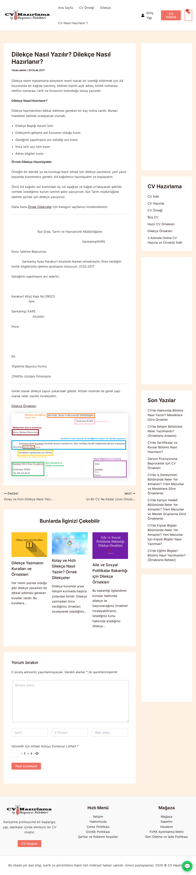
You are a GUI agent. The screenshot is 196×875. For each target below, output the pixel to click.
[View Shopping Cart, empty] (188, 15)
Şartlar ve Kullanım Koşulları (98, 837)
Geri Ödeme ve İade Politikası (166, 837)
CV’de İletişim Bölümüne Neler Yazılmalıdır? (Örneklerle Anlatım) (165, 431)
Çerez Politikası (98, 827)
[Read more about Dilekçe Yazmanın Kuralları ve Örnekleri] (29, 544)
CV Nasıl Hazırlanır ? (73, 23)
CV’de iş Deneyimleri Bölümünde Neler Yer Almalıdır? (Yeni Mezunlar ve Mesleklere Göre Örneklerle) (166, 484)
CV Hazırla (171, 15)
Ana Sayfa (65, 8)
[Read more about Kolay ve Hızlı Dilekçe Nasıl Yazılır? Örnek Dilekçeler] (69, 543)
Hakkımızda (98, 821)
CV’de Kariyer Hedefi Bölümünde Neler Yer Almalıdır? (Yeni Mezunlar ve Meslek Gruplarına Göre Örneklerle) (167, 509)
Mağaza (166, 816)
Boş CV (153, 217)
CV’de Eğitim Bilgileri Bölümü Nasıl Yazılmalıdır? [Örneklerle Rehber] (166, 555)
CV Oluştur (29, 843)
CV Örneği (86, 8)
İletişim (98, 816)
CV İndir (153, 196)
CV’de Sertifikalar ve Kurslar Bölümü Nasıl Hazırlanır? (162, 447)
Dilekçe (105, 8)
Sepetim (166, 821)
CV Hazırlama (178, 865)
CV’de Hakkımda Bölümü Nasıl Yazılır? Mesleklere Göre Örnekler (165, 414)
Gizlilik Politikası (98, 832)
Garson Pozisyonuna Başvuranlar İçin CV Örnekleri (162, 463)
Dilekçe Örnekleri (23, 406)
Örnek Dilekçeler (40, 207)
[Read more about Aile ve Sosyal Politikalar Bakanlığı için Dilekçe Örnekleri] (110, 545)
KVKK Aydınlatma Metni (167, 832)
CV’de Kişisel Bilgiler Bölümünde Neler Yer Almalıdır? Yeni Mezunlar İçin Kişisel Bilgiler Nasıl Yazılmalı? (165, 534)
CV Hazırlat (156, 203)
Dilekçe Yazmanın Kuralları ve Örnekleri (27, 569)
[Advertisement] (167, 106)
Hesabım (166, 827)
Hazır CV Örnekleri (161, 224)
